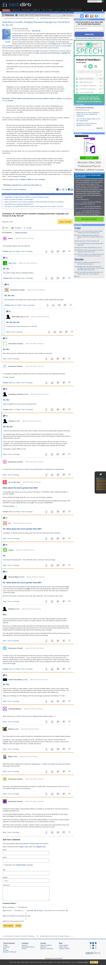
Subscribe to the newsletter (19, 865)
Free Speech (26, 10)
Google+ (42, 179)
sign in (54, 910)
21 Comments (7, 189)
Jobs (65, 10)
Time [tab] (6, 228)
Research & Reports (9, 952)
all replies (21, 232)
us (41, 185)
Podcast (5, 950)
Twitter (22, 179)
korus (20, 185)
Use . (10, 907)
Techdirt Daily (21, 865)
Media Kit (43, 947)
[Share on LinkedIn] (72, 189)
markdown (11, 907)
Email (4, 857)
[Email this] (60, 189)
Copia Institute (63, 945)
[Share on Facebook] (69, 189)
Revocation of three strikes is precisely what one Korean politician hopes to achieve (32, 98)
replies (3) (9, 511)
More (76, 276)
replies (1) (10, 305)
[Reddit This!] (63, 189)
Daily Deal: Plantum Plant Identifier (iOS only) (88, 247)
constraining (16, 35)
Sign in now (24, 847)
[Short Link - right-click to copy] (57, 189)
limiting (53, 44)
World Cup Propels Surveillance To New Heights (18, 199)
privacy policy (92, 38)
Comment (6, 885)
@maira (10, 100)
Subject (5, 877)
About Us (25, 945)
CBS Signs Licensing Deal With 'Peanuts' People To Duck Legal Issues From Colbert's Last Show (33, 206)
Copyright (8, 41)
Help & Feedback (46, 945)
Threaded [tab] (17, 228)
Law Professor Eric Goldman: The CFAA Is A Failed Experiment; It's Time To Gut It (26, 18)
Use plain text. (22, 907)
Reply (18, 251)
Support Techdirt (75, 10)
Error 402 (36, 10)
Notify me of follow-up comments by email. (16, 916)
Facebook (6, 947)
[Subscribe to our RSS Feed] (91, 15)
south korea (27, 185)
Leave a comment (65, 222)
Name (5, 850)
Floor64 (59, 958)
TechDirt (6, 10)
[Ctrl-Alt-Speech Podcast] (89, 48)
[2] (5, 257)
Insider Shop (63, 947)
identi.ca (30, 179)
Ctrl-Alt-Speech (47, 10)
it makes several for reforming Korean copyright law (52, 53)
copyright (15, 185)
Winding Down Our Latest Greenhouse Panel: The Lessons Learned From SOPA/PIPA (87, 114)
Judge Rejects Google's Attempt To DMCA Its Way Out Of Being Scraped (26, 197)
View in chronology (27, 251)
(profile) (13, 263)
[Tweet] (66, 189)
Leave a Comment (19, 189)
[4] (8, 311)
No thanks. (40, 910)
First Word (17, 910)
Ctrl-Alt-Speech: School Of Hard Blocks (87, 241)
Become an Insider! (89, 219)
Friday (78, 228)
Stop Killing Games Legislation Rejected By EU (18, 204)
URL (4, 870)
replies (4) (9, 251)
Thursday (79, 259)
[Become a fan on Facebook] (86, 15)
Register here (41, 847)
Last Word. (30, 910)
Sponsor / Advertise (46, 948)
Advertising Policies (28, 947)
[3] (7, 284)
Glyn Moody (36, 31)
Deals (60, 10)
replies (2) (9, 278)
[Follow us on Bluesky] (81, 15)
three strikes (35, 185)
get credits (48, 910)
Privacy (24, 948)
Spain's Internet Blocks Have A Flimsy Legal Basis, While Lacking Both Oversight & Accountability (34, 202)
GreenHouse (15, 10)
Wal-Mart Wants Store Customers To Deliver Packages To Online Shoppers (60, 18)
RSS (11, 222)
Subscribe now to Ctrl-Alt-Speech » (89, 101)
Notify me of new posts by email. (13, 921)
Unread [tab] (28, 228)
